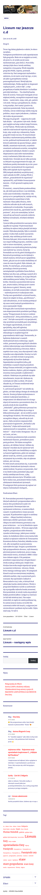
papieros (5, 855)
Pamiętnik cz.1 (18, 849)
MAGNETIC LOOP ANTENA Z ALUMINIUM (20, 692)
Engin (18, 829)
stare (22, 859)
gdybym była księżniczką (10, 837)
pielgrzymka (12, 855)
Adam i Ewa (8, 826)
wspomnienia (11, 867)
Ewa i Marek (24, 829)
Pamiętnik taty (29, 852)
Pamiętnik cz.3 (7, 853)
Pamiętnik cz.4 (16, 853)
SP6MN (6, 877)
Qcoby (10, 776)
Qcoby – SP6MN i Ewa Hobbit (13, 891)
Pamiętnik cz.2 (27, 849)
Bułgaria (24, 826)
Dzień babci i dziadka (9, 829)
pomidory (19, 855)
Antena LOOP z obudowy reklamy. (17, 687)
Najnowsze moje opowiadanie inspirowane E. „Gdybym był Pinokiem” (22, 752)
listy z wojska (12, 841)
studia (5, 867)
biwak (19, 826)
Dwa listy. (8, 695)
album (15, 826)
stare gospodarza (13, 863)
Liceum (31, 616)
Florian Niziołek (10, 832)
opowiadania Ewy (13, 845)
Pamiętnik (8, 849)
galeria (21, 832)
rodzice (5, 860)
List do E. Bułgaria (21, 776)
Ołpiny (27, 845)
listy (5, 841)
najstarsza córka (14, 750)
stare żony (29, 864)
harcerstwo (21, 837)
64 (4, 826)
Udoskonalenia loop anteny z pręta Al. (19, 689)
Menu (6, 18)
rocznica (25, 855)
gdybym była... (29, 832)
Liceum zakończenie (19, 796)
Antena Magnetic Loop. (21, 731)
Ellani (25, 616)
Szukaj (5, 657)
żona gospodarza (8, 616)
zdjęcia (23, 867)
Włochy (18, 867)
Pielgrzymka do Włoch (13, 684)
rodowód (30, 855)
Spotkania (15, 860)
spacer (10, 860)
